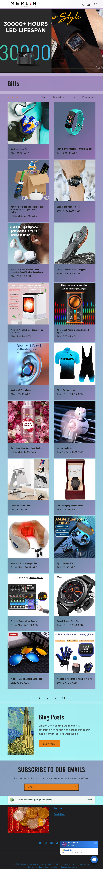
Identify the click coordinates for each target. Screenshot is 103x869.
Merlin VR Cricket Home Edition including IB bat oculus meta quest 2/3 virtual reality (28, 209)
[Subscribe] (75, 787)
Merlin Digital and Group (31, 864)
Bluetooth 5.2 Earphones (21, 390)
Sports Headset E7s (65, 563)
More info (89, 799)
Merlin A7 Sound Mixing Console (24, 621)
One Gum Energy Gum (20, 149)
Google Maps (59, 814)
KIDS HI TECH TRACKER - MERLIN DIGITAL (74, 149)
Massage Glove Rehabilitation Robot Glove (74, 679)
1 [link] (31, 697)
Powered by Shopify (50, 864)
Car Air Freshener (64, 448)
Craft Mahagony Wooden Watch (70, 505)
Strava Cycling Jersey (66, 390)
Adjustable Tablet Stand (20, 505)
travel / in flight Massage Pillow (24, 563)
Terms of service (35, 867)
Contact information (69, 867)
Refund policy (68, 864)
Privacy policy (83, 864)
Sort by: (46, 97)
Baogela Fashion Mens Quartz (69, 621)
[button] (6, 4)
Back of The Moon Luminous (68, 207)
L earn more (49, 744)
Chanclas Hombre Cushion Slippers (71, 269)
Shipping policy (51, 867)
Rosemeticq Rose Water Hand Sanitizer (27, 448)
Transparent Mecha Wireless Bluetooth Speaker (73, 331)
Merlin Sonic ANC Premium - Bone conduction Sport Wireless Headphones (27, 271)
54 (63, 698)
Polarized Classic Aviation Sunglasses (26, 679)
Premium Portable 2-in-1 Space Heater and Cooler (27, 331)
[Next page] (72, 698)
